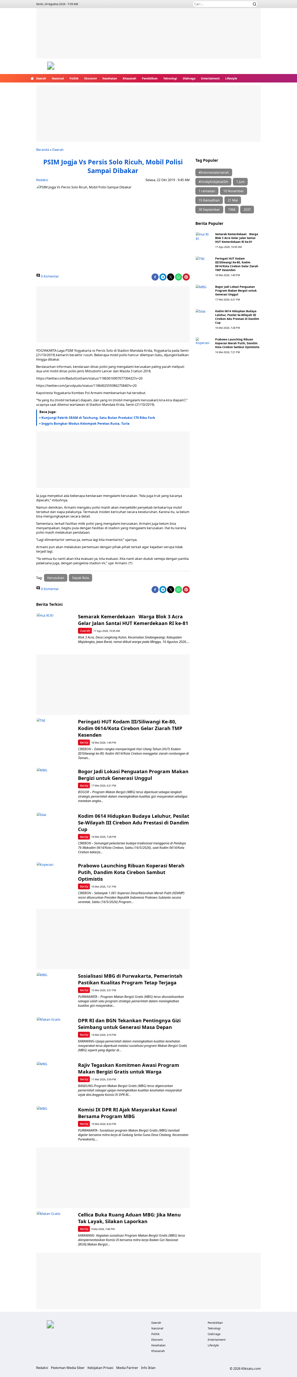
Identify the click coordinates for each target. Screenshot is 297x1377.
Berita (84, 742)
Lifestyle (231, 78)
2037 (247, 209)
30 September (209, 209)
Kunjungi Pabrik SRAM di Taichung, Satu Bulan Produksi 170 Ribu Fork (98, 417)
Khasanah (129, 78)
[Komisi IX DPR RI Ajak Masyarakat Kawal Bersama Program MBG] (56, 1125)
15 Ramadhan (209, 200)
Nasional (58, 78)
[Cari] (254, 4)
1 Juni (240, 181)
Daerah (41, 78)
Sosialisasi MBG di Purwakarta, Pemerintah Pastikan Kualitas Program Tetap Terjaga (130, 979)
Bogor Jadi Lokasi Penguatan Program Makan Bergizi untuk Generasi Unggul (236, 290)
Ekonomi (90, 78)
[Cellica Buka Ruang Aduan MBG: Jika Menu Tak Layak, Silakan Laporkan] (56, 1230)
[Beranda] (32, 78)
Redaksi (42, 180)
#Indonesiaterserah (214, 172)
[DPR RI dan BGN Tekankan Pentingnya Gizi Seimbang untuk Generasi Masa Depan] (56, 1036)
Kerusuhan (55, 578)
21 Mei (233, 200)
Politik (74, 78)
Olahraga (189, 78)
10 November (233, 191)
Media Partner (127, 1368)
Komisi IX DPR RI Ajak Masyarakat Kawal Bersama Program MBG (127, 1112)
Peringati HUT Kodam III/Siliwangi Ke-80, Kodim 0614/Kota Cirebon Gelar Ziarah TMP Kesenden (236, 264)
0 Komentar (49, 276)
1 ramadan (207, 191)
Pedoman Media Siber (68, 1368)
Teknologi (170, 78)
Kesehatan (109, 78)
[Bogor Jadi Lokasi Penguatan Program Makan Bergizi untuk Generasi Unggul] (204, 293)
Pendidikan (150, 78)
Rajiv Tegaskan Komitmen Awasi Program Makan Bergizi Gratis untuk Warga (128, 1068)
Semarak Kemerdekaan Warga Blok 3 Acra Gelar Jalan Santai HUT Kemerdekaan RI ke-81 (236, 238)
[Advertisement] (148, 36)
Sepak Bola (80, 578)
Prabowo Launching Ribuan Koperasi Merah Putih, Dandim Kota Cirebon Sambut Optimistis (237, 343)
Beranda (42, 149)
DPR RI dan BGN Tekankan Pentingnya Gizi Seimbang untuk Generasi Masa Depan (129, 1023)
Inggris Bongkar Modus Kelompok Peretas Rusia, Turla (85, 423)
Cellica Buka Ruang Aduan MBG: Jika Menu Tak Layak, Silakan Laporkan (129, 1218)
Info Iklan (148, 1368)
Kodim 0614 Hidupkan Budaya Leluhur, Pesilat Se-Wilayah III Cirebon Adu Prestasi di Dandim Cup (237, 316)
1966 (231, 209)
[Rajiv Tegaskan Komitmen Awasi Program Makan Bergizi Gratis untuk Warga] (56, 1081)
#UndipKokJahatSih (213, 181)
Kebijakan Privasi (100, 1368)
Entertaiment (210, 78)
